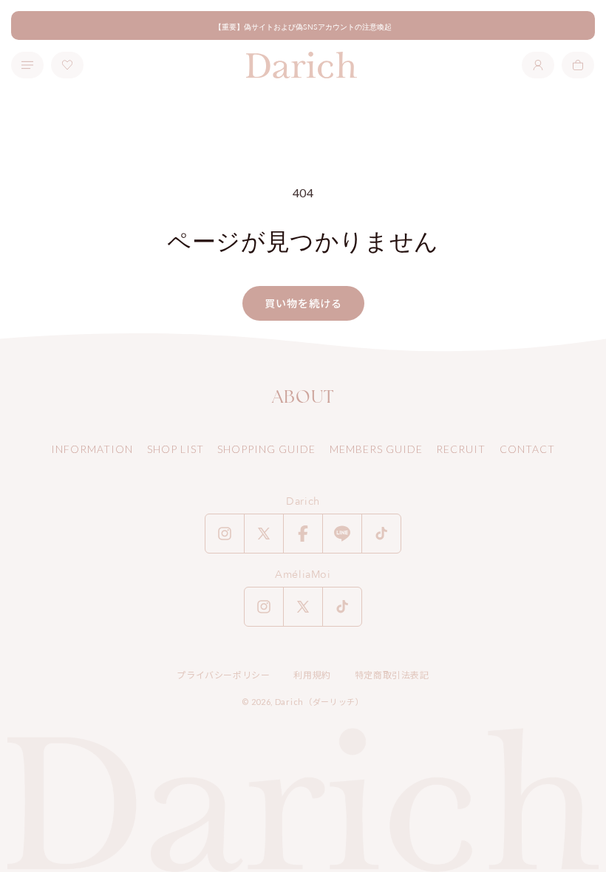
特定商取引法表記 (392, 675)
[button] (578, 65)
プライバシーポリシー (223, 675)
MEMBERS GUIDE (376, 449)
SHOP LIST (175, 449)
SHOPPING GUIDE (266, 449)
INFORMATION (92, 449)
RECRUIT (461, 449)
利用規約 (311, 675)
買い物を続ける (303, 303)
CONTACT (527, 449)
